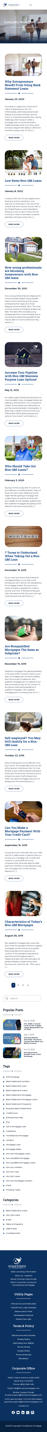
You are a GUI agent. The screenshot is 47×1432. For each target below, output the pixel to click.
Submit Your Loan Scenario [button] (23, 1307)
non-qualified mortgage (17, 1158)
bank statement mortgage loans (21, 1099)
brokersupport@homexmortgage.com (23, 1395)
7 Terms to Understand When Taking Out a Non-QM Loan (22, 556)
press (8, 1185)
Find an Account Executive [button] (23, 1304)
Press (8, 1219)
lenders (10, 1140)
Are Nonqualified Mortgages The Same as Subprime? (22, 649)
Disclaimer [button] (24, 1358)
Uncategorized (13, 1233)
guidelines (11, 1131)
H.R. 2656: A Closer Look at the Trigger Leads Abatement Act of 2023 (33, 1026)
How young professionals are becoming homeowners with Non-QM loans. (23, 273)
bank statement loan (16, 1086)
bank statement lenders (18, 1081)
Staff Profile (11, 1229)
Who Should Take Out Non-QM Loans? (20, 468)
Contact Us (23, 1406)
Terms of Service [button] (23, 1354)
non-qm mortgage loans (18, 1153)
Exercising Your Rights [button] (23, 1343)
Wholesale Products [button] (23, 1315)
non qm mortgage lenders (19, 1181)
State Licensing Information (23, 1272)
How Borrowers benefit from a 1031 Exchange (32, 1054)
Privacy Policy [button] (23, 1339)
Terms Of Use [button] (23, 1347)
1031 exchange (13, 1077)
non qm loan (12, 1172)
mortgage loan (13, 1144)
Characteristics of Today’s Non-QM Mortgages (23, 923)
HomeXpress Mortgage (17, 1135)
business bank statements (18, 1108)
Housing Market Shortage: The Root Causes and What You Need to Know (33, 1040)
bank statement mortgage (18, 1095)
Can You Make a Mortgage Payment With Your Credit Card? (22, 831)
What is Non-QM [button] (23, 1319)
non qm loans (13, 1176)
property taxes (13, 1190)
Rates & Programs (14, 1224)
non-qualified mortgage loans (20, 1163)
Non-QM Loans (13, 1215)
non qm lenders (14, 1167)
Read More (14, 138)
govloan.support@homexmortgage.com (23, 1402)
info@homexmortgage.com (26, 1388)
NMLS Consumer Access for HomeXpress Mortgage (23, 1283)
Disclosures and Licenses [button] (23, 1335)
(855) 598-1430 (27, 1384)
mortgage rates (13, 1149)
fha (8, 1122)
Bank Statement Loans (16, 1090)
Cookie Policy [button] (23, 1351)
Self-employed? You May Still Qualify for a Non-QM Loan (23, 741)
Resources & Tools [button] (23, 1311)
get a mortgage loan (16, 1126)
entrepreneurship (14, 1117)
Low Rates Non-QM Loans (23, 181)
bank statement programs (18, 1104)
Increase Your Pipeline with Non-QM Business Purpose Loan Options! (21, 376)
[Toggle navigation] (31, 5)
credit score (12, 1113)
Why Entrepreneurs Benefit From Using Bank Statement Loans (23, 85)
